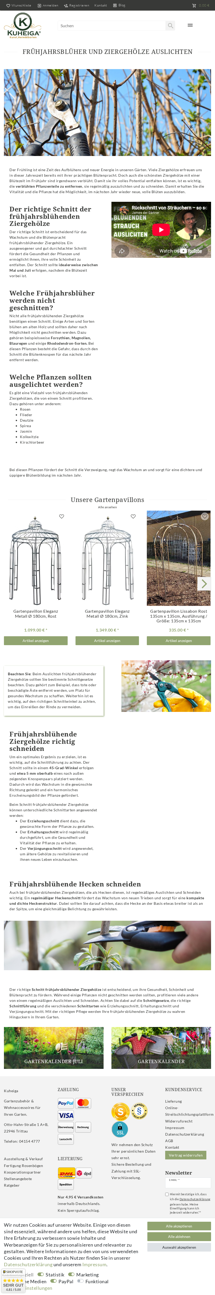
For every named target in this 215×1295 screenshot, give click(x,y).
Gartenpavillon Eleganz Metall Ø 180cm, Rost (35, 613)
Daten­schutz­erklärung (184, 1134)
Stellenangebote (18, 1178)
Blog (122, 5)
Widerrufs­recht (178, 1121)
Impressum (175, 1127)
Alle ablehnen (179, 1236)
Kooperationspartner (22, 1172)
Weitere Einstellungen (28, 1288)
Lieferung (173, 1101)
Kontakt (100, 5)
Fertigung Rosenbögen (23, 1165)
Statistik (55, 1274)
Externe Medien (29, 1281)
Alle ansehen (107, 507)
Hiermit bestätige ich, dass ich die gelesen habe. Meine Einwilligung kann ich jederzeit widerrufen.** (190, 1203)
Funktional (97, 1281)
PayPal (65, 1281)
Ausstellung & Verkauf (23, 1159)
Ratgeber (12, 1185)
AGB (169, 1140)
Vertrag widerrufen (186, 1155)
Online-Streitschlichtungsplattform (189, 1111)
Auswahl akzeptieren (179, 1247)
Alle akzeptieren (179, 1226)
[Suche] (170, 25)
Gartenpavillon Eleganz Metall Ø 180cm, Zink (107, 613)
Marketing (87, 1274)
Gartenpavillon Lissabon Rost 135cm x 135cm (178, 616)
